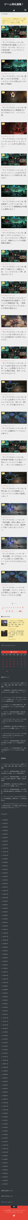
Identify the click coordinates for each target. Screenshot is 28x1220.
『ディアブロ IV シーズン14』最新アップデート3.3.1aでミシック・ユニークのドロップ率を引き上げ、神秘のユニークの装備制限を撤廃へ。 (13, 238)
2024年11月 (5, 894)
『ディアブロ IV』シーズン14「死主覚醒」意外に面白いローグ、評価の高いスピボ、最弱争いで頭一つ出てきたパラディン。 (13, 525)
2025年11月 (5, 851)
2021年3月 (5, 1049)
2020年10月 (5, 1067)
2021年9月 (5, 1028)
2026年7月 (5, 823)
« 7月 (6, 671)
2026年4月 (5, 834)
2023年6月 (5, 954)
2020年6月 (5, 1081)
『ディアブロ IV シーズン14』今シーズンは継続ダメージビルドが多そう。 (13, 430)
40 (12, 611)
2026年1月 (5, 844)
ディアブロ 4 (4, 39)
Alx (22, 1212)
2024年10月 (5, 897)
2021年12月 (5, 1018)
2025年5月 (5, 873)
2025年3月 (5, 880)
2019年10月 (5, 1110)
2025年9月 (5, 859)
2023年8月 (5, 947)
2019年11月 (5, 1106)
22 (21, 664)
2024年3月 (5, 922)
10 (22, 607)
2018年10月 (5, 1152)
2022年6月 (5, 996)
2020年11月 (5, 1064)
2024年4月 (5, 919)
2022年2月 (5, 1011)
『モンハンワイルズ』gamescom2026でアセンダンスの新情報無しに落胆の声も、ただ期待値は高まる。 (14, 798)
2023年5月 (5, 958)
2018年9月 (5, 1155)
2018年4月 (5, 1173)
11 (6, 661)
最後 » (20, 611)
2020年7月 (5, 1078)
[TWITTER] (14, 10)
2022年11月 (5, 979)
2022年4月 (5, 1003)
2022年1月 (5, 1014)
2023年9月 (5, 943)
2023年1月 (5, 972)
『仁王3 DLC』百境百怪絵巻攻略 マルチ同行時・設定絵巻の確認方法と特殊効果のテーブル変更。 (14, 791)
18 (6, 664)
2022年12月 (5, 975)
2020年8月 (5, 1074)
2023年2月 (5, 968)
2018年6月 (5, 1166)
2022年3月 (5, 1007)
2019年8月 (5, 1117)
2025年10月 (5, 855)
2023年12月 (5, 933)
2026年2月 (5, 841)
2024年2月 (5, 926)
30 (9, 611)
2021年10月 (5, 1025)
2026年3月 (5, 837)
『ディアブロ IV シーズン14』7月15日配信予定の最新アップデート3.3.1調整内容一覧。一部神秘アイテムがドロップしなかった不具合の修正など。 (13, 303)
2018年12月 (5, 1145)
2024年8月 (5, 904)
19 (10, 664)
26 (10, 666)
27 (14, 666)
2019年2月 (5, 1138)
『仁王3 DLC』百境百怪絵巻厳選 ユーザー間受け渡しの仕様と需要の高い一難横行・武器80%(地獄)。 (13, 778)
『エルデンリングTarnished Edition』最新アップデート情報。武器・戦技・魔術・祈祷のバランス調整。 (14, 684)
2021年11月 (5, 1021)
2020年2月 (5, 1095)
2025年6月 (5, 869)
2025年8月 (5, 862)
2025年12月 (5, 848)
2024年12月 (5, 890)
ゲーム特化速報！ (14, 4)
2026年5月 (5, 830)
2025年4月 (5, 876)
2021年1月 (5, 1056)
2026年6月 (5, 827)
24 (3, 666)
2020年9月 (5, 1071)
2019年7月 (5, 1120)
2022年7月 (5, 993)
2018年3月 (5, 1177)
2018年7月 (5, 1163)
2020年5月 (5, 1085)
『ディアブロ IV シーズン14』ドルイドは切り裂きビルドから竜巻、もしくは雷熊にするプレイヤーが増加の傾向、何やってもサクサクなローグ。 (13, 368)
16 (25, 661)
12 (10, 661)
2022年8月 (5, 989)
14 (17, 661)
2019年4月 (5, 1131)
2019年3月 (5, 1134)
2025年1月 (5, 887)
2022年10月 (5, 982)
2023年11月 (5, 936)
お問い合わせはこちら (7, 1196)
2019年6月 (5, 1124)
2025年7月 (5, 866)
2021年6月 (5, 1039)
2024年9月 (5, 901)
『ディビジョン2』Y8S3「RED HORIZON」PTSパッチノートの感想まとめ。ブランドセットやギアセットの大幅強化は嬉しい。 (14, 699)
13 (14, 661)
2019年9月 (5, 1113)
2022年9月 (5, 986)
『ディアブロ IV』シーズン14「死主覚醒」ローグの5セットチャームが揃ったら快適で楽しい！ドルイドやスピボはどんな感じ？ (14, 559)
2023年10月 (5, 940)
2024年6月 (5, 912)
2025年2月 (5, 883)
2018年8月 (5, 1159)
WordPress (13, 1212)
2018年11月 (5, 1148)
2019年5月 (5, 1127)
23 (25, 664)
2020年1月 (5, 1099)
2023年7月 (5, 950)
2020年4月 (5, 1088)
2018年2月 (5, 1180)
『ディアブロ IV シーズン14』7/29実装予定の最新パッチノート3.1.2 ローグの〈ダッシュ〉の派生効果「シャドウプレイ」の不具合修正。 (13, 47)
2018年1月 (5, 1184)
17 (3, 664)
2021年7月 (5, 1035)
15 (21, 661)
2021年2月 (5, 1053)
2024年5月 (5, 915)
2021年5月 (5, 1042)
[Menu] (25, 10)
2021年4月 (5, 1046)
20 (6, 611)
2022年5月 (5, 1000)
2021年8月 (5, 1032)
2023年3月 (5, 965)
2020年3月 (5, 1092)
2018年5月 (5, 1170)
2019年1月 (5, 1141)
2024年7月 (5, 908)
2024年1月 (5, 929)
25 (6, 666)
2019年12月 (5, 1102)
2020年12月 (5, 1060)
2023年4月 (5, 961)
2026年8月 (5, 820)
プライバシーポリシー (7, 1202)
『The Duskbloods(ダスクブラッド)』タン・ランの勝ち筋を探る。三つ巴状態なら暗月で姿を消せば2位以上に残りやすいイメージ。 (14, 805)
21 (17, 664)
